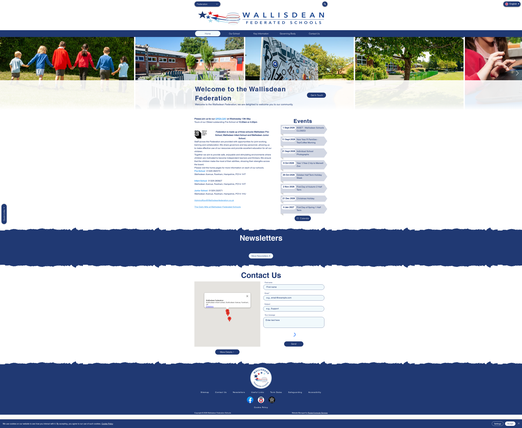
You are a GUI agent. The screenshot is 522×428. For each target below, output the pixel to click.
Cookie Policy (107, 423)
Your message (270, 315)
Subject (267, 304)
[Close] (518, 423)
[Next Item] (517, 73)
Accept (510, 423)
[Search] (325, 4)
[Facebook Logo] (250, 400)
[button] (234, 33)
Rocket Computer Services (318, 413)
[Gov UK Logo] (272, 400)
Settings (497, 423)
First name (268, 282)
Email (267, 293)
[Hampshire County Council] (261, 400)
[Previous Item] (4, 73)
